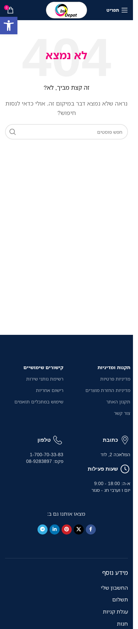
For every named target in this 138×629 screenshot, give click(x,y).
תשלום (120, 599)
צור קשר (122, 413)
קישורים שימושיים (43, 367)
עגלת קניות (115, 611)
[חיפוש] (12, 132)
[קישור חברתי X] (79, 529)
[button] (8, 25)
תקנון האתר (118, 401)
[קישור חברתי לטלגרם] (43, 529)
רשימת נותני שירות (44, 379)
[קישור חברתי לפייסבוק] (91, 529)
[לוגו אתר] (66, 9)
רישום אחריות (49, 390)
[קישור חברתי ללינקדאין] (55, 529)
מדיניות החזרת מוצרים (107, 390)
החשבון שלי (114, 587)
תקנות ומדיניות (113, 367)
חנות (122, 623)
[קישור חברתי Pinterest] (67, 529)
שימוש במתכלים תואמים (38, 401)
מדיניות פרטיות (115, 379)
